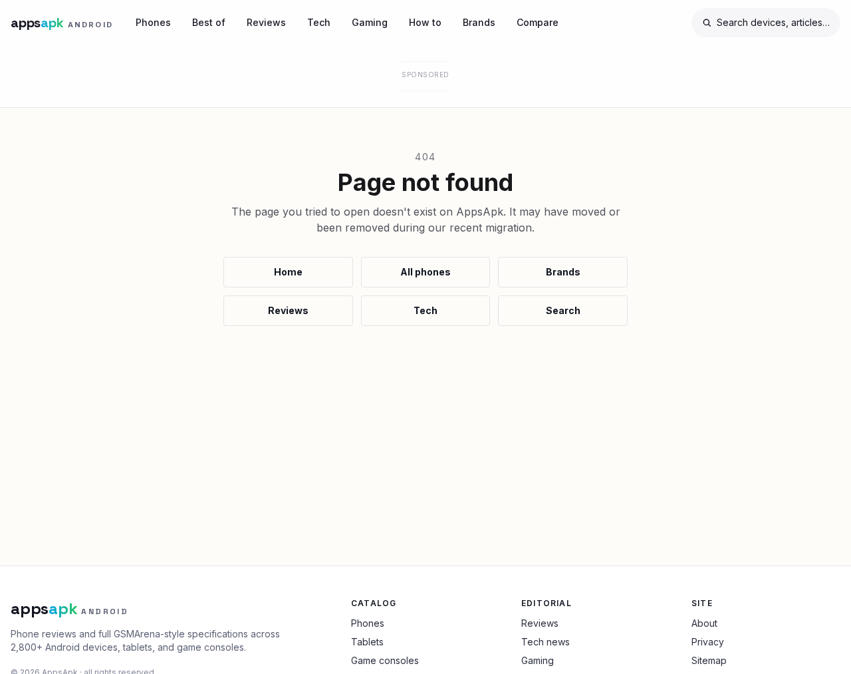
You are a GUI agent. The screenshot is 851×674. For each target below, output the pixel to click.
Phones (153, 22)
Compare (537, 22)
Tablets (367, 641)
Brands (479, 22)
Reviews (266, 22)
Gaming (370, 22)
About (704, 623)
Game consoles (385, 660)
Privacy (707, 641)
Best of (208, 22)
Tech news (545, 641)
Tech (318, 22)
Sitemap (709, 660)
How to (425, 22)
